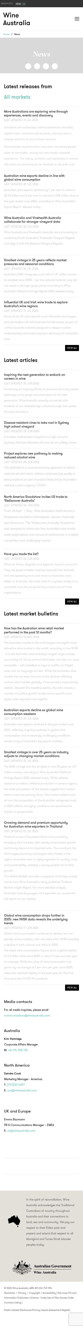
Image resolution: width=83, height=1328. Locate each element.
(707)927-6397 (16, 1085)
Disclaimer (9, 1293)
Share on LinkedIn (37, 66)
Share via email (55, 66)
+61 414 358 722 (18, 1050)
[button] (69, 19)
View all (72, 348)
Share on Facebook (28, 66)
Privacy (22, 1293)
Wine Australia (17, 19)
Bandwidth (7, 3)
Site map (62, 1293)
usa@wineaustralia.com (22, 1090)
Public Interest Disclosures (18, 1310)
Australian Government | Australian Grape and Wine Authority (41, 1268)
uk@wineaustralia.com (21, 1131)
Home (6, 34)
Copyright (34, 1293)
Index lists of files (50, 1297)
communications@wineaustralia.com (27, 1015)
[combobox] (20, 4)
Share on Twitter (46, 66)
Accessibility (49, 1293)
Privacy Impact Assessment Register (51, 1310)
